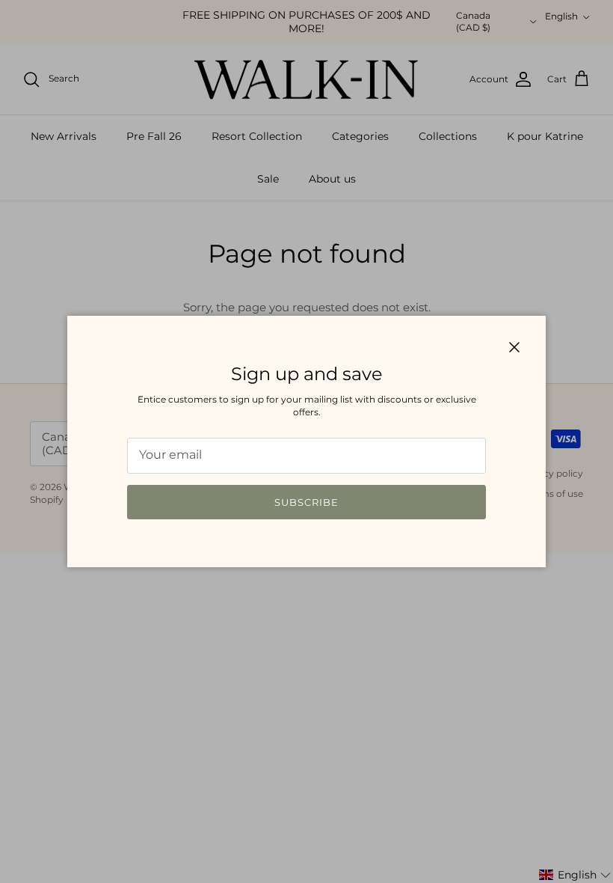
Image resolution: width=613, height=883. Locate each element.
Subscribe (306, 502)
